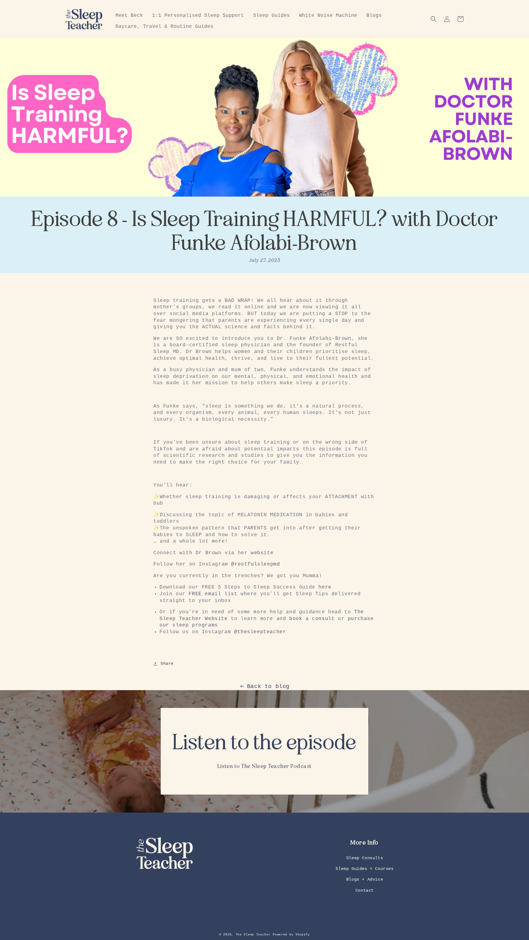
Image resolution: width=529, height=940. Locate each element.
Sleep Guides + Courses (364, 868)
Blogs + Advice (364, 879)
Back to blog (268, 686)
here (324, 587)
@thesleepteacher (260, 632)
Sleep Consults (364, 857)
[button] (433, 19)
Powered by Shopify (291, 934)
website (262, 553)
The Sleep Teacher (253, 934)
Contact (364, 890)
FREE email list (213, 594)
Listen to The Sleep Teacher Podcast (264, 766)
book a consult (312, 619)
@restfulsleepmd (255, 564)
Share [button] (167, 663)
